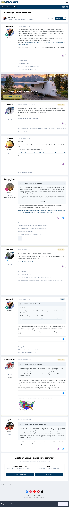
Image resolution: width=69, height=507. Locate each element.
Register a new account (20, 474)
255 (11, 434)
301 (11, 41)
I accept (63, 504)
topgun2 (9, 104)
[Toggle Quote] (20, 183)
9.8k (10, 264)
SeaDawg (9, 249)
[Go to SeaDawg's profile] (10, 255)
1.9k (10, 153)
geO (9, 420)
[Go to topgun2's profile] (10, 110)
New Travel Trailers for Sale (12, 96)
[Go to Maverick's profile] (5, 18)
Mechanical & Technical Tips (26, 19)
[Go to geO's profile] (10, 426)
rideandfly (9, 138)
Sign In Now (49, 474)
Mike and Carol (9, 359)
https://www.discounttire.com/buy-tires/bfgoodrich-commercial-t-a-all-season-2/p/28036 (42, 153)
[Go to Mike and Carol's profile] (10, 365)
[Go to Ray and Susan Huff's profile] (10, 187)
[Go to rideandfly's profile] (10, 144)
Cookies (39, 495)
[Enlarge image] (20, 238)
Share (51, 18)
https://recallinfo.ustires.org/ (25, 261)
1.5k (10, 195)
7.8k (10, 119)
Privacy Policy (31, 495)
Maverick (9, 26)
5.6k (10, 374)
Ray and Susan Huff (9, 180)
